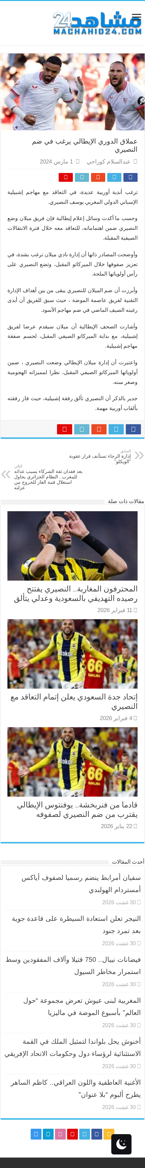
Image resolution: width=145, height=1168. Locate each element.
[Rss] (109, 1134)
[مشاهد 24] (97, 22)
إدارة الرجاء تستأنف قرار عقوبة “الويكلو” (100, 456)
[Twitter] (84, 1134)
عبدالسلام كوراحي (108, 161)
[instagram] (36, 1134)
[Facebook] (96, 1134)
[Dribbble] (60, 1134)
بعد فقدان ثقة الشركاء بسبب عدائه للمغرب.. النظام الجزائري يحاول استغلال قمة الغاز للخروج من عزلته (48, 477)
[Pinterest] (72, 1134)
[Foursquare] (48, 1134)
